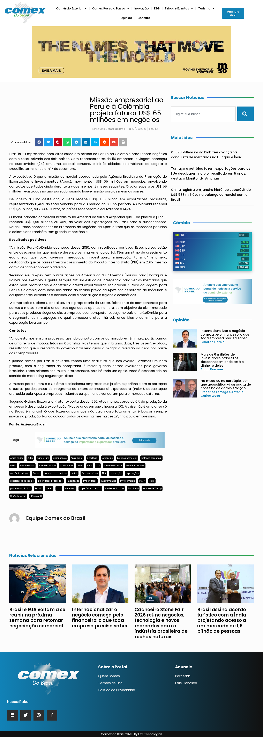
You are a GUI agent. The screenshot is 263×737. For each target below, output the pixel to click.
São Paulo (133, 488)
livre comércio (127, 480)
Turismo (204, 8)
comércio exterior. (19, 473)
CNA (89, 465)
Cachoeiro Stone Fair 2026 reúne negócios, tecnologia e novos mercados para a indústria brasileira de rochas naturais (161, 623)
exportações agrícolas (22, 480)
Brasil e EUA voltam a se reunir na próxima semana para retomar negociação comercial (37, 617)
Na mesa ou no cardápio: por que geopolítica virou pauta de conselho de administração (226, 384)
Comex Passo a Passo (108, 8)
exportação (116, 473)
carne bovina (27, 465)
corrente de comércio (55, 473)
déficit (74, 473)
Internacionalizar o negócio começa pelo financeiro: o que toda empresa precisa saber (225, 334)
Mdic (152, 480)
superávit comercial (90, 488)
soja (59, 488)
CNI (98, 465)
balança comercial (127, 458)
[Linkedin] (12, 715)
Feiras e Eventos (177, 8)
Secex (49, 488)
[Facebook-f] (52, 715)
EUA (104, 473)
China (80, 465)
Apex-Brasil (77, 458)
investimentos (108, 480)
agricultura (43, 458)
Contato (143, 18)
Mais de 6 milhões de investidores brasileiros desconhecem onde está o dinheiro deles (222, 360)
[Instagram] (38, 715)
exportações (132, 473)
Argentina (107, 458)
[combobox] (203, 114)
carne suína (66, 465)
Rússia (38, 488)
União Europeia (18, 496)
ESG (157, 8)
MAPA (142, 480)
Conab (36, 473)
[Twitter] (25, 715)
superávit (70, 488)
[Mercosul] (36, 496)
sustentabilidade (114, 488)
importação (73, 480)
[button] (39, 142)
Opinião (126, 18)
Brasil (13, 465)
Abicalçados (16, 458)
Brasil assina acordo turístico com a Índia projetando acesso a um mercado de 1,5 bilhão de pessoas (221, 620)
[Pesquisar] (245, 114)
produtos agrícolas (20, 488)
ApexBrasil (92, 458)
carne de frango (47, 465)
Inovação (141, 8)
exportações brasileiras (50, 480)
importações (90, 480)
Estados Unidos (90, 473)
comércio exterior (113, 465)
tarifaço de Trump (152, 488)
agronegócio (60, 458)
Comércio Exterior (69, 8)
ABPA (30, 458)
